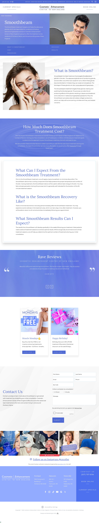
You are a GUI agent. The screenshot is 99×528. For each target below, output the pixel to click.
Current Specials (12, 7)
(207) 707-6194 (5, 1)
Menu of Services (78, 1)
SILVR (55, 513)
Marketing (49, 513)
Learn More (27, 352)
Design (42, 513)
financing (73, 146)
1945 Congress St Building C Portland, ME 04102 (40, 481)
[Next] (51, 286)
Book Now (87, 1)
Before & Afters (47, 1)
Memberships (61, 1)
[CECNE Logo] (16, 484)
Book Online (89, 7)
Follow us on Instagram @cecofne (51, 459)
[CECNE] (52, 7)
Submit (57, 420)
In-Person (57, 392)
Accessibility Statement (72, 510)
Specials (54, 1)
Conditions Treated (36, 1)
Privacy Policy (54, 510)
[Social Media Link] (45, 492)
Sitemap (81, 510)
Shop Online (69, 1)
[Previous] (47, 286)
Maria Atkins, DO (61, 464)
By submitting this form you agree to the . (67, 408)
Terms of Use (61, 510)
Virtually (67, 392)
